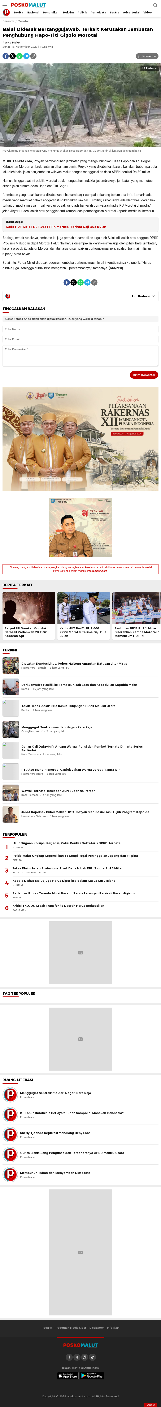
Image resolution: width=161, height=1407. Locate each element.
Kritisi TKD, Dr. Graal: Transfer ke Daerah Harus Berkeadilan (58, 905)
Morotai (23, 21)
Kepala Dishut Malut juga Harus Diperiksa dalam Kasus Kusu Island (64, 880)
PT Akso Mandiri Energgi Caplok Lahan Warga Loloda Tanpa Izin (70, 769)
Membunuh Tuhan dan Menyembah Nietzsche (55, 1173)
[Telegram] (26, 56)
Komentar (149, 56)
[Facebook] (6, 56)
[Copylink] (33, 56)
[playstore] (92, 1375)
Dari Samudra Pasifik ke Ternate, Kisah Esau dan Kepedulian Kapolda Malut (79, 684)
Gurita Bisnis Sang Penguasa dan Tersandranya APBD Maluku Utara (72, 1153)
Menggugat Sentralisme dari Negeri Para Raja (56, 727)
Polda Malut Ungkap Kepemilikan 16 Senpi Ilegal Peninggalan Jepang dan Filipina (75, 855)
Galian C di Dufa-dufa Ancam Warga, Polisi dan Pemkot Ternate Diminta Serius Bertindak (82, 748)
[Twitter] (12, 56)
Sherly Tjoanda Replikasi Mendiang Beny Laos (55, 1133)
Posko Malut (12, 42)
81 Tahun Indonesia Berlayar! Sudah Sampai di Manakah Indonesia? (72, 1113)
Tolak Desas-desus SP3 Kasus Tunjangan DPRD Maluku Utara (68, 706)
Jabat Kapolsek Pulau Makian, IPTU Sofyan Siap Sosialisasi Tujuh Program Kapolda (85, 812)
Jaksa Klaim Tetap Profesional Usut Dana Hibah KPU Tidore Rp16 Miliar (68, 868)
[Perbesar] (80, 144)
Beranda (8, 21)
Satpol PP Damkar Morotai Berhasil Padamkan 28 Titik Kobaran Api (26, 632)
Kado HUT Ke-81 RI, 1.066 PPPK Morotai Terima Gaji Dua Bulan (56, 227)
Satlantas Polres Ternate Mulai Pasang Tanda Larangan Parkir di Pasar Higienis (74, 893)
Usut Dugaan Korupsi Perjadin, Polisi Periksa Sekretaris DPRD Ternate (67, 843)
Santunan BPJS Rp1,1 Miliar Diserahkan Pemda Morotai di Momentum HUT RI (137, 632)
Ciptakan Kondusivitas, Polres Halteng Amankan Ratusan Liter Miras (74, 663)
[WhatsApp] (19, 56)
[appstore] (68, 1375)
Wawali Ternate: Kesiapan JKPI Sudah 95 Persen (58, 791)
